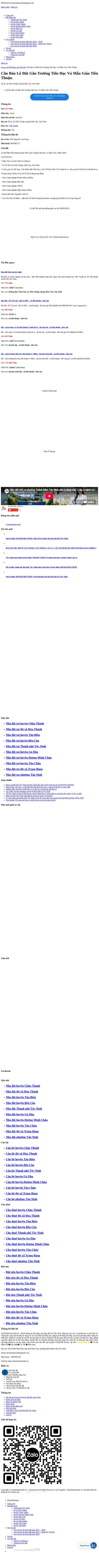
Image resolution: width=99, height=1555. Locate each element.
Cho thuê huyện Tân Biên (21, 1221)
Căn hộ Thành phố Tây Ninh (23, 1170)
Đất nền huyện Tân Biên (21, 1283)
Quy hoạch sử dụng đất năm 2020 (24, 46)
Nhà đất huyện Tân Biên (21, 1097)
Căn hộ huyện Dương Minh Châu (26, 1182)
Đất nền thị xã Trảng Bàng (22, 1317)
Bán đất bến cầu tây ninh (11, 272)
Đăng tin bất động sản (14, 1406)
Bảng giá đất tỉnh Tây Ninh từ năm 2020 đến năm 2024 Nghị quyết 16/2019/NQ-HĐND (40, 785)
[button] (49, 215)
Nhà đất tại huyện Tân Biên (23, 734)
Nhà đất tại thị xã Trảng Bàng (24, 769)
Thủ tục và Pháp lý (18, 53)
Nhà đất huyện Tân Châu (21, 1125)
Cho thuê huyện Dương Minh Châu (27, 1244)
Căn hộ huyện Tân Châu (21, 1187)
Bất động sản (11, 18)
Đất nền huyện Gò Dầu (20, 1300)
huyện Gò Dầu (16, 31)
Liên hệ (9, 59)
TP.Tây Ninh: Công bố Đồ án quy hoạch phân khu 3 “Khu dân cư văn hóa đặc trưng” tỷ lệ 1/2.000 (43, 794)
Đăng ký (14, 7)
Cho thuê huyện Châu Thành (23, 1209)
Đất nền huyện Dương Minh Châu (27, 1306)
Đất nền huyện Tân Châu (21, 1311)
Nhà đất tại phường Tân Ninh (24, 774)
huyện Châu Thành (18, 24)
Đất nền (23, 67)
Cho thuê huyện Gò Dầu (20, 1238)
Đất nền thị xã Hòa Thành (22, 1277)
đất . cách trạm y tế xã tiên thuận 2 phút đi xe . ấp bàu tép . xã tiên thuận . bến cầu (34, 327)
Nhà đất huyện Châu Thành (23, 1085)
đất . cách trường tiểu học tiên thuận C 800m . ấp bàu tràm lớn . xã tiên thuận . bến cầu (36, 354)
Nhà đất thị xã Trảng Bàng (22, 1131)
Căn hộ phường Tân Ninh (21, 1199)
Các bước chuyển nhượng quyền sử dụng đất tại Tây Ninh (28, 791)
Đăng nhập (5, 7)
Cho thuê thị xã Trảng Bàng (23, 1255)
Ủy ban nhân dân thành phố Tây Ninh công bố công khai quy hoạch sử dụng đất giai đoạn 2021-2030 (45, 798)
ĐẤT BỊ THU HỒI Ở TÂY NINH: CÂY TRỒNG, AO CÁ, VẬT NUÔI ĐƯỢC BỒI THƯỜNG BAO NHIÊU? (51, 548)
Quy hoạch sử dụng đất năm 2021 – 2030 (26, 42)
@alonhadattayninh (13, 524)
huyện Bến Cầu (17, 28)
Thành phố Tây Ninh (19, 20)
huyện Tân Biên (17, 37)
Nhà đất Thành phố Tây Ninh (24, 1108)
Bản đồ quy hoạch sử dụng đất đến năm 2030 (23, 1397)
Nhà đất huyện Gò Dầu (20, 1114)
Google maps (11, 1413)
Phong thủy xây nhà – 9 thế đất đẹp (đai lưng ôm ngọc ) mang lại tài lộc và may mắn (38, 787)
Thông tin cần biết (18, 55)
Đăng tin (4, 63)
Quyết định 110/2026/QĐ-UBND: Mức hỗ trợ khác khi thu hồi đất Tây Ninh (37, 538)
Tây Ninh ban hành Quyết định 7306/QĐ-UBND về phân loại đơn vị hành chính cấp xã (41, 558)
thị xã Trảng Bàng (17, 33)
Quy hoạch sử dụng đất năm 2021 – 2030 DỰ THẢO (31, 44)
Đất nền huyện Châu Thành (23, 1272)
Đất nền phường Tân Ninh (22, 1323)
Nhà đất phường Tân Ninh (22, 1137)
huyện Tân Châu (17, 35)
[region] (49, 215)
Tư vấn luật (10, 50)
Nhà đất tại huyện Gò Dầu (22, 751)
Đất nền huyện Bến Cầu (20, 1289)
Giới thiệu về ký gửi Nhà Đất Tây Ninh (21, 1410)
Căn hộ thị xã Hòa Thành (21, 1153)
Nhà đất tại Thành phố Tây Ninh (26, 746)
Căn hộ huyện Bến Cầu (20, 1165)
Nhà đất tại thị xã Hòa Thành (24, 729)
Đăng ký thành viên (13, 1402)
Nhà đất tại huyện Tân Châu (23, 763)
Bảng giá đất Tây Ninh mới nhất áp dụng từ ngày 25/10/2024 (29, 796)
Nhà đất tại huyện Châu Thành (25, 723)
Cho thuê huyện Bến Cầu (21, 1227)
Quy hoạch (10, 39)
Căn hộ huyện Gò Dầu (19, 1176)
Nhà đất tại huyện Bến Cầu (22, 740)
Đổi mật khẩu (11, 1408)
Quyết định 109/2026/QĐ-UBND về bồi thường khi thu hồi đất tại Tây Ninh (37, 577)
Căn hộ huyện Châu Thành (22, 1147)
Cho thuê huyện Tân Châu (22, 1249)
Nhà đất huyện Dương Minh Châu (27, 1119)
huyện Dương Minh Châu (20, 26)
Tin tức (8, 48)
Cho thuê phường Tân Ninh (23, 1261)
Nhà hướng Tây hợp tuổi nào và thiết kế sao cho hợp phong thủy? (31, 800)
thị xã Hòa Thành (17, 22)
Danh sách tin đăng (13, 1400)
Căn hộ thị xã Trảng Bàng (22, 1193)
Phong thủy (10, 57)
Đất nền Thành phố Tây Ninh (24, 1294)
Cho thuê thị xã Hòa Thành (22, 1215)
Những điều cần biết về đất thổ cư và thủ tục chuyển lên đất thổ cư (31, 789)
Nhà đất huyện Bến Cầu (20, 1102)
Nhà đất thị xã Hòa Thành (22, 1091)
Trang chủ (10, 15)
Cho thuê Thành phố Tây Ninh (24, 1232)
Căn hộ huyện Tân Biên (20, 1159)
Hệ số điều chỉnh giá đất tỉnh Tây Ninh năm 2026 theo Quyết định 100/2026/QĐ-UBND (41, 567)
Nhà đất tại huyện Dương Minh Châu (29, 757)
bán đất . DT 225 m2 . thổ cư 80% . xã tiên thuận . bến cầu (25, 301)
